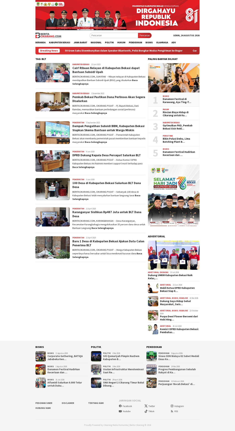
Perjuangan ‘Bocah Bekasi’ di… (176, 384)
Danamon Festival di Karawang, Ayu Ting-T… (177, 101)
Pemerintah (78, 122)
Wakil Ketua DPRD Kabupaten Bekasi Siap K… (177, 289)
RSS (176, 411)
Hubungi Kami (43, 408)
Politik (107, 353)
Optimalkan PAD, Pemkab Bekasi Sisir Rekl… (178, 127)
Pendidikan (163, 353)
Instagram (179, 406)
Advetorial (153, 272)
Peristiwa (168, 136)
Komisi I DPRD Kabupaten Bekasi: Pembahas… (179, 331)
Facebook (127, 406)
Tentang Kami (96, 403)
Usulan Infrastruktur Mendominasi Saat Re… (123, 371)
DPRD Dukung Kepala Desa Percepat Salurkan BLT (106, 155)
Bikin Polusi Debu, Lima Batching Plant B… (176, 140)
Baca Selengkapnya (96, 113)
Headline (183, 298)
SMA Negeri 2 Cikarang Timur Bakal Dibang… (123, 384)
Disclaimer (68, 403)
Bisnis (166, 96)
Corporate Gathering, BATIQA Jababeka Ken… (65, 358)
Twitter (151, 406)
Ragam (166, 109)
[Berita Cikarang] (48, 35)
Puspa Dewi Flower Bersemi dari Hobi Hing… (179, 318)
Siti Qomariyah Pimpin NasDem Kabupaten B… (121, 358)
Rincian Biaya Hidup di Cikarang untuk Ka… (176, 114)
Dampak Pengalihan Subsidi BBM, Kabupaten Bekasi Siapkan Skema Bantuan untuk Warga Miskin (108, 128)
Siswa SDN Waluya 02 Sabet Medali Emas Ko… (178, 358)
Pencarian (145, 35)
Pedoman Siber (43, 403)
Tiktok (151, 411)
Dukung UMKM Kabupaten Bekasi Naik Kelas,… (170, 277)
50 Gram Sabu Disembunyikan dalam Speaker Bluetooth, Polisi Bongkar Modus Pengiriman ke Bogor (106, 50)
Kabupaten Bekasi (80, 64)
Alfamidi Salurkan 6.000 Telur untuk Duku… (64, 384)
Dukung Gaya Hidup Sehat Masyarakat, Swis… (175, 303)
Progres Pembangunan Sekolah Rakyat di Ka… (177, 371)
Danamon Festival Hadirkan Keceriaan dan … (179, 153)
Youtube (126, 411)
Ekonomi (164, 272)
